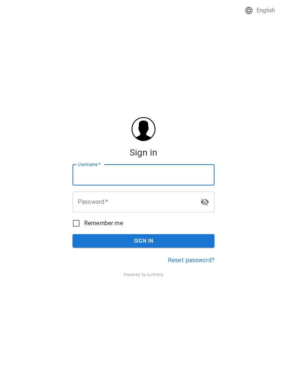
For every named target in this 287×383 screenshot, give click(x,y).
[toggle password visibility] (205, 202)
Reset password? (191, 260)
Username (89, 164)
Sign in (144, 241)
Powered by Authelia (144, 274)
